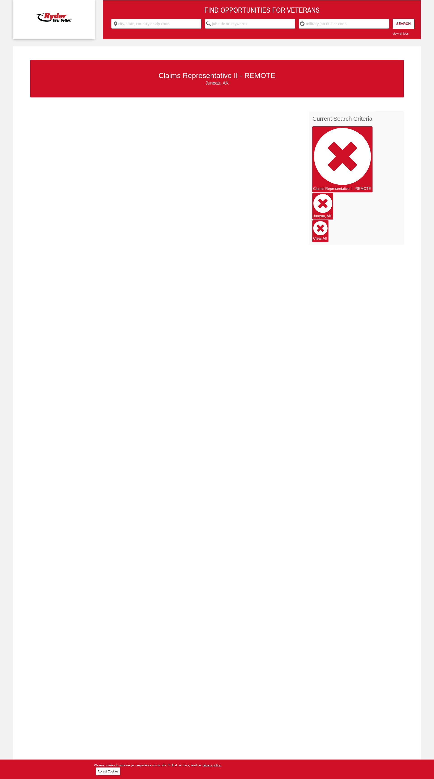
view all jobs (401, 33)
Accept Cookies (108, 771)
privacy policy (212, 765)
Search (403, 24)
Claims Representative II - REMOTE (342, 189)
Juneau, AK (322, 216)
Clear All (320, 238)
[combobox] (156, 24)
